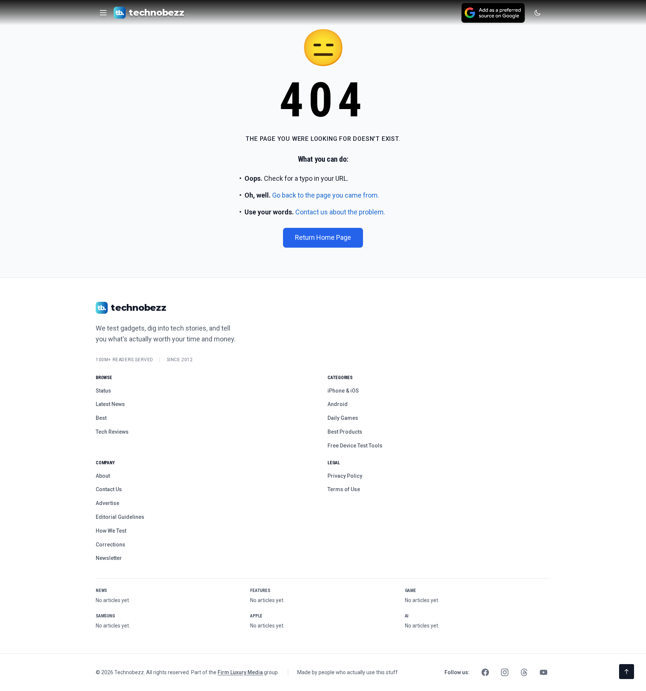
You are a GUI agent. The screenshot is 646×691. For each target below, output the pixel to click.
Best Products (344, 432)
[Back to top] (626, 671)
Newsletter (109, 558)
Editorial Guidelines (120, 517)
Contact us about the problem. (340, 212)
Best (101, 418)
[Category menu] (103, 12)
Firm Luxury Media (240, 672)
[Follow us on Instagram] (504, 672)
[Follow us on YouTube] (543, 672)
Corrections (110, 545)
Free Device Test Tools (354, 446)
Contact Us (109, 489)
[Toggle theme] (537, 12)
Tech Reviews (112, 432)
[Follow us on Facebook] (485, 672)
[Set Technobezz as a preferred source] (493, 13)
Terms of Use (343, 489)
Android (337, 404)
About (103, 476)
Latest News (110, 404)
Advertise (107, 503)
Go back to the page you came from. (325, 195)
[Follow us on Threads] (524, 672)
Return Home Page (323, 237)
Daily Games (342, 418)
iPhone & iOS (343, 391)
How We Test (111, 531)
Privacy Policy (344, 476)
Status (103, 391)
